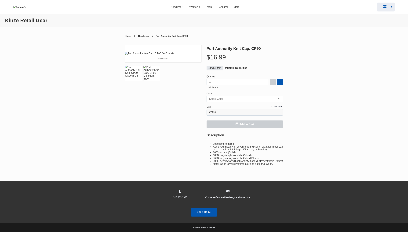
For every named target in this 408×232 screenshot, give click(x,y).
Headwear (176, 7)
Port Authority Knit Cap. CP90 (172, 36)
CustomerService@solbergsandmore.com (227, 197)
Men (209, 7)
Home (128, 36)
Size (244, 106)
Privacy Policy (199, 227)
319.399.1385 (180, 197)
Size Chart (278, 107)
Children (224, 7)
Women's (194, 7)
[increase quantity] (280, 82)
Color (209, 93)
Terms (212, 227)
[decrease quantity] (273, 82)
